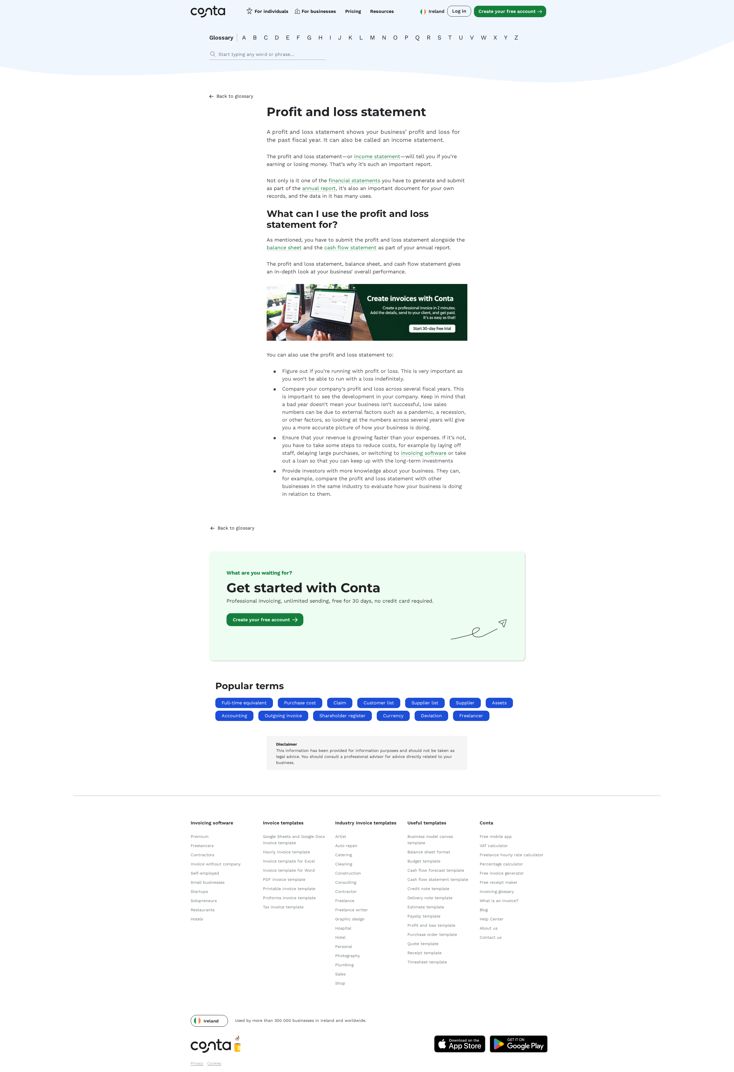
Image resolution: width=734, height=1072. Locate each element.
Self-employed (205, 873)
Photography (347, 955)
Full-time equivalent (244, 702)
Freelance (344, 900)
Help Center (491, 919)
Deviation (431, 715)
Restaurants (202, 910)
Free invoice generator (502, 873)
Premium (199, 836)
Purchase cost (300, 702)
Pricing (353, 11)
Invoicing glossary (497, 891)
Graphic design (350, 919)
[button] (209, 1021)
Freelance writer (351, 910)
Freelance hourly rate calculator (511, 854)
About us (488, 928)
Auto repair (346, 845)
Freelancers (202, 845)
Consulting (345, 882)
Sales (340, 974)
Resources (382, 11)
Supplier (465, 702)
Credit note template (428, 888)
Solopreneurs (204, 900)
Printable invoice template (289, 888)
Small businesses (208, 882)
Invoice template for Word (289, 870)
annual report (319, 188)
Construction (348, 873)
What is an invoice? (499, 900)
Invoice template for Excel (289, 861)
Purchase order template (432, 934)
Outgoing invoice (283, 715)
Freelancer (471, 715)
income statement (377, 156)
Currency (393, 715)
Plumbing (344, 965)
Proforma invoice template (289, 897)
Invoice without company (216, 864)
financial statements (354, 180)
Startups (199, 891)
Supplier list (424, 702)
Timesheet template (427, 962)
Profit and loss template (431, 925)
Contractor (346, 891)
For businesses (319, 11)
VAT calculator (494, 845)
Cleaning (343, 864)
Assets (499, 702)
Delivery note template (429, 897)
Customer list (379, 702)
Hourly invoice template (286, 852)
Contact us (490, 937)
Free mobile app (496, 836)
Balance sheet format (428, 852)
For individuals (271, 11)
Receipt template (424, 953)
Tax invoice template (283, 907)
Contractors (202, 854)
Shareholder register (342, 715)
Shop (340, 983)
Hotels (197, 919)
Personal (343, 946)
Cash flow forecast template (435, 870)
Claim (339, 702)
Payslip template (423, 916)
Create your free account (507, 11)
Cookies (214, 1063)
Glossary (221, 37)
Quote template (422, 943)
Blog (484, 910)
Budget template (423, 861)
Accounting (234, 715)
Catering (343, 854)
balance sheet (284, 247)
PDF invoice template (284, 879)
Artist (340, 836)
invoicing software (423, 453)
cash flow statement (350, 247)
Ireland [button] (436, 11)
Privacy (197, 1063)
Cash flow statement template (437, 879)
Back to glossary (234, 96)
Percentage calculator (501, 864)
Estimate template (425, 907)
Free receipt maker (499, 882)
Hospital (343, 928)
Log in (459, 11)
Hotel (340, 937)
